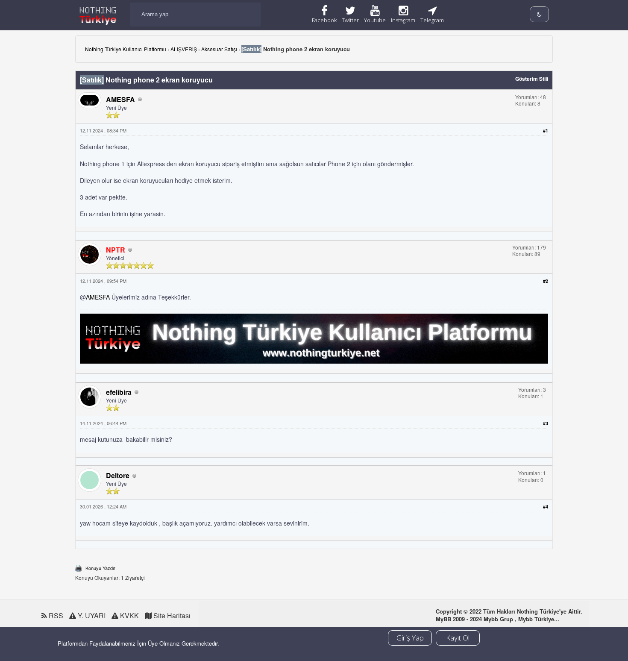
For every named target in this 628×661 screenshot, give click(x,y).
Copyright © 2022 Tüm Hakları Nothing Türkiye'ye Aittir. (509, 611)
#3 (545, 423)
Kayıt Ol (458, 638)
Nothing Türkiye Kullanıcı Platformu (125, 49)
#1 (545, 130)
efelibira (119, 392)
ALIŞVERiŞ (183, 49)
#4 (545, 506)
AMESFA (120, 99)
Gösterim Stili (531, 78)
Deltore (117, 475)
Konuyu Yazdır (100, 567)
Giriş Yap (410, 638)
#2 (545, 281)
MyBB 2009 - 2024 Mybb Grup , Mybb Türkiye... (497, 619)
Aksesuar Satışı (219, 49)
